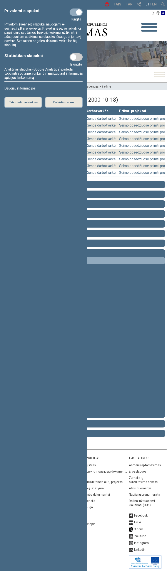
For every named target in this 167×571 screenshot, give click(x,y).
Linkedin (139, 549)
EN (154, 4)
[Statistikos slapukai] (76, 57)
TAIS (117, 4)
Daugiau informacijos (20, 88)
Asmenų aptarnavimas (145, 465)
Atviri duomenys (140, 488)
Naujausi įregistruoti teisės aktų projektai (94, 482)
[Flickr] (131, 522)
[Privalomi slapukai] (76, 12)
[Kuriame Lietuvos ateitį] (145, 567)
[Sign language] (158, 13)
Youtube (140, 536)
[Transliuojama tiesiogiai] (107, 5)
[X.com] (131, 529)
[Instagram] (131, 543)
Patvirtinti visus (63, 102)
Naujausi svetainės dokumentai (88, 494)
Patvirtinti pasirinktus (23, 102)
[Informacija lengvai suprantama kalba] (163, 13)
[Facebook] (131, 515)
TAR (129, 4)
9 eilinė (106, 86)
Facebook (141, 515)
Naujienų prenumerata (144, 494)
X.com (138, 529)
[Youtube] (131, 536)
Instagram (141, 543)
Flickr (137, 522)
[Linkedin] (131, 549)
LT (147, 4)
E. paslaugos (138, 471)
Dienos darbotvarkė (101, 119)
